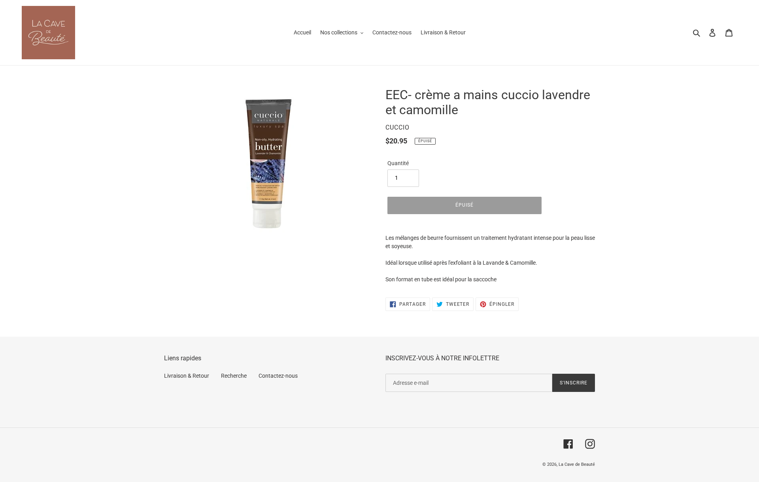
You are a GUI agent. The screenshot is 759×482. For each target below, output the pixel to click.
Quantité (398, 163)
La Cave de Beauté (577, 464)
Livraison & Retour (186, 376)
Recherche (234, 376)
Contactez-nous (278, 376)
